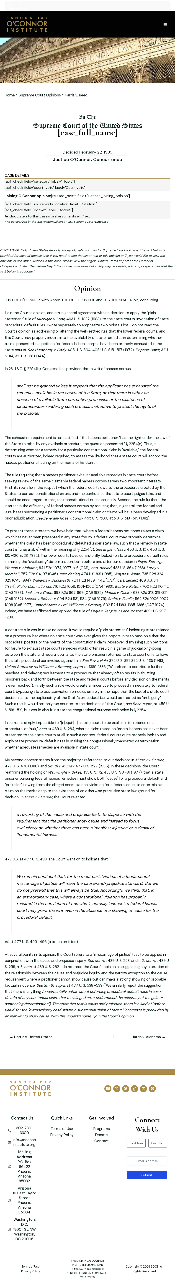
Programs (101, 1128)
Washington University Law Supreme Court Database (72, 222)
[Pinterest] (152, 1088)
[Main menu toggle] (165, 24)
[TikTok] (134, 1088)
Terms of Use (62, 1128)
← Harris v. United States (31, 1037)
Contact (101, 1141)
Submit (147, 1175)
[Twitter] (116, 1088)
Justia (23, 266)
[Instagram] (125, 1088)
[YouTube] (143, 1088)
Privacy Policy (62, 1134)
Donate (101, 1134)
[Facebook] (107, 1088)
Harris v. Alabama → (148, 1037)
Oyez (86, 216)
